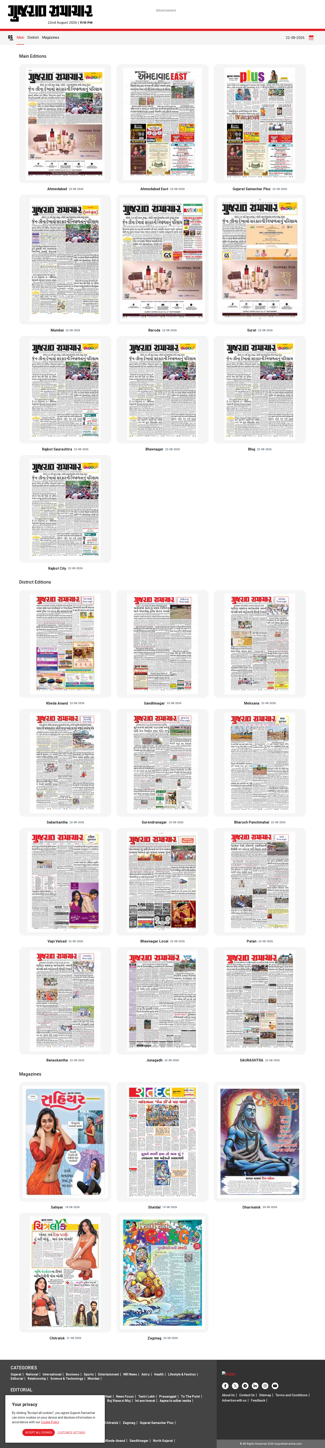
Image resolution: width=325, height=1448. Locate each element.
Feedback (258, 1400)
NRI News (130, 1374)
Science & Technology (66, 1378)
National (32, 1374)
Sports (89, 1374)
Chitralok (111, 1423)
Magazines (50, 37)
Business (72, 1374)
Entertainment (108, 1374)
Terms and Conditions (291, 1395)
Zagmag (129, 1423)
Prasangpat (167, 1396)
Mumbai (93, 1378)
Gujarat (16, 1374)
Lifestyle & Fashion (182, 1374)
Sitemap (265, 1395)
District (33, 37)
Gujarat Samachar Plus (157, 1423)
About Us (228, 1395)
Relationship (37, 1378)
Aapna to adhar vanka (175, 1400)
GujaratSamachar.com (288, 1443)
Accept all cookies (38, 1432)
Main (20, 37)
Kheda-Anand (115, 1440)
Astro (145, 1374)
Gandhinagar (139, 1440)
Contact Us (247, 1395)
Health (159, 1374)
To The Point (190, 1396)
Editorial (17, 1378)
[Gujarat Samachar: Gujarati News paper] (50, 13)
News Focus (125, 1396)
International (52, 1374)
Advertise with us (234, 1400)
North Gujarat (163, 1440)
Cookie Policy (50, 1422)
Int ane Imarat (145, 1400)
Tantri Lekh (146, 1396)
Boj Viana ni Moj (119, 1400)
